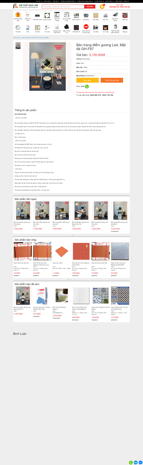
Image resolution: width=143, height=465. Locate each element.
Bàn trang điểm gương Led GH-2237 (61, 223)
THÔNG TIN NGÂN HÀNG (68, 1)
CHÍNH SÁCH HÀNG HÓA (85, 1)
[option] (23, 217)
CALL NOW (80, 86)
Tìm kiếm (89, 6)
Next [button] (131, 217)
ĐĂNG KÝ (126, 1)
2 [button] (73, 235)
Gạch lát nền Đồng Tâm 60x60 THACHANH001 (79, 308)
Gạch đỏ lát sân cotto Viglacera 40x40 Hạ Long (41, 264)
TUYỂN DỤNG (99, 1)
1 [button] (70, 235)
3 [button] (74, 279)
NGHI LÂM (47, 1)
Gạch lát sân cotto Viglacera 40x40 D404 (80, 264)
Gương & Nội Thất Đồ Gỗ (29, 37)
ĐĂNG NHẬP (118, 1)
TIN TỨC (38, 1)
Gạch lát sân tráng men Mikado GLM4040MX (118, 264)
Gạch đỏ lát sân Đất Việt (21, 263)
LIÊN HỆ (55, 1)
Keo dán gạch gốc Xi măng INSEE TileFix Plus (41, 308)
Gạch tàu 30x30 (57, 263)
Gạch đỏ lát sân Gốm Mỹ (99, 263)
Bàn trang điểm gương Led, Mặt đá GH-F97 (80, 223)
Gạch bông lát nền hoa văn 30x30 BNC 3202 (119, 308)
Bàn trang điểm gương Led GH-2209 (100, 223)
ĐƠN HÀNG (109, 1)
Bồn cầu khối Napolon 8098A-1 (59, 308)
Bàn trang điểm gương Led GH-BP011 (119, 223)
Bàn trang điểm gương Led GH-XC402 (22, 223)
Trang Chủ (16, 37)
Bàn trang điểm (44, 37)
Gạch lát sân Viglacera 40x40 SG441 (101, 308)
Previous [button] (11, 217)
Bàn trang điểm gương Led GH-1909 (41, 223)
